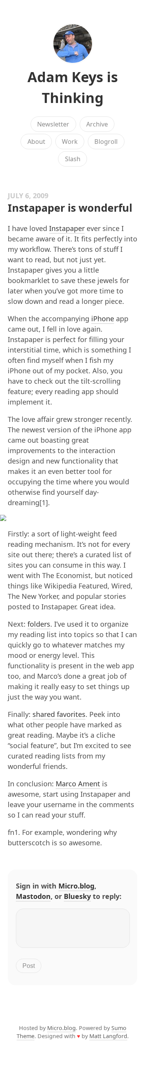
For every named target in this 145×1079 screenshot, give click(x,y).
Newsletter (53, 124)
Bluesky (77, 896)
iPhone (102, 318)
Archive (97, 124)
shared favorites (58, 714)
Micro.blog (76, 885)
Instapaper (67, 228)
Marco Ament (78, 783)
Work (70, 141)
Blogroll (106, 141)
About (36, 141)
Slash (72, 159)
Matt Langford (108, 1036)
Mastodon (33, 896)
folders (38, 624)
